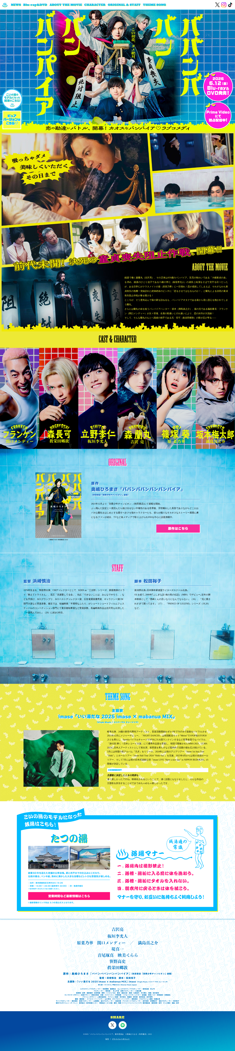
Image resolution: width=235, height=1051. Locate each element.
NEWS (16, 5)
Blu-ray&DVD (35, 5)
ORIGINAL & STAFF (124, 5)
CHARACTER (95, 5)
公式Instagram (224, 5)
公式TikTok (230, 5)
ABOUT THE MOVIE (66, 5)
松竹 (107, 1039)
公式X (217, 5)
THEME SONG (154, 5)
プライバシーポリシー (121, 1039)
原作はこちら (178, 528)
